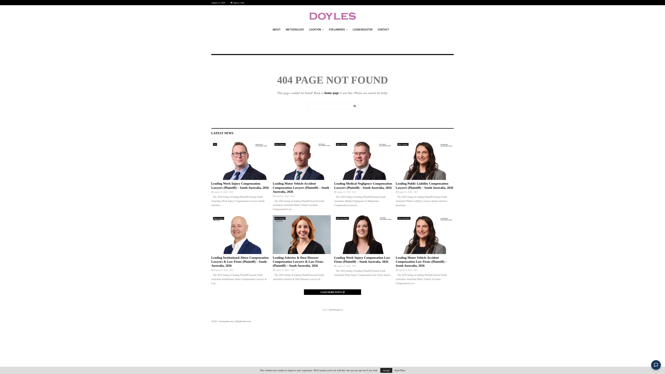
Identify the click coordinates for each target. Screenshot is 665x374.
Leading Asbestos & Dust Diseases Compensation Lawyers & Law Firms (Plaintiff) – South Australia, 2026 (298, 262)
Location (315, 29)
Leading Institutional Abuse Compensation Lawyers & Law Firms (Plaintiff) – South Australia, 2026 (240, 262)
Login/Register (363, 29)
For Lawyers (337, 29)
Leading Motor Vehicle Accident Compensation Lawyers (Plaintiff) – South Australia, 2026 (301, 187)
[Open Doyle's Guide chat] (656, 365)
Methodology (295, 29)
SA (215, 144)
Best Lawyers (280, 144)
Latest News (222, 133)
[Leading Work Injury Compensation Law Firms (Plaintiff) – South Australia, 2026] (363, 234)
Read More (400, 370)
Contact (383, 29)
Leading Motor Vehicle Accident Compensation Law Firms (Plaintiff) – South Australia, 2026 (421, 262)
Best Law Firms (342, 218)
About (277, 29)
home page (332, 93)
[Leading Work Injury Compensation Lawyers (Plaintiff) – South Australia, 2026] (240, 160)
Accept (386, 370)
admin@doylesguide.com (336, 310)
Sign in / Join (238, 2)
